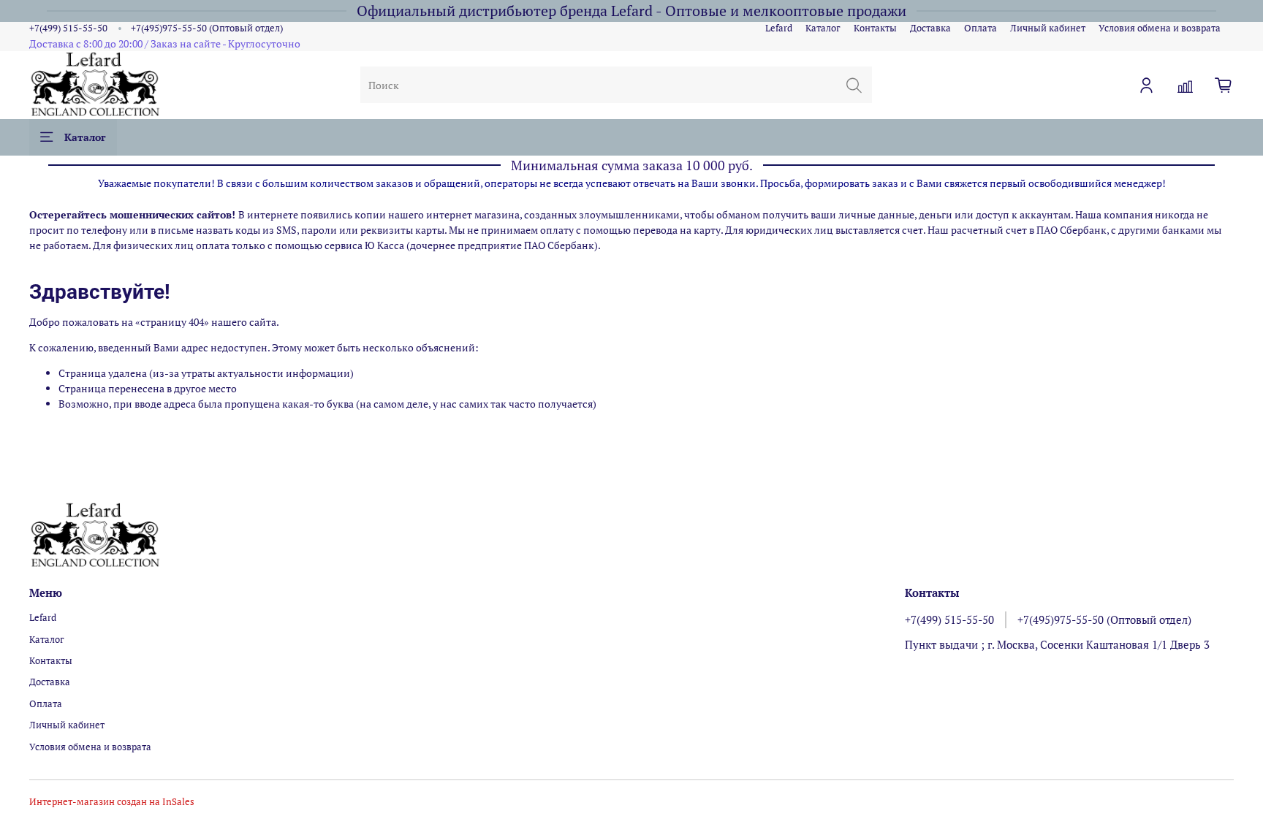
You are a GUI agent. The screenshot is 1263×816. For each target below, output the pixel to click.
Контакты (875, 28)
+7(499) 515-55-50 (68, 28)
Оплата (980, 28)
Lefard (778, 28)
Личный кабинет (1047, 28)
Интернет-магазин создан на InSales (111, 802)
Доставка (930, 28)
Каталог (823, 28)
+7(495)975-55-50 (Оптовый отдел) (207, 28)
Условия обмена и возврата (1160, 28)
